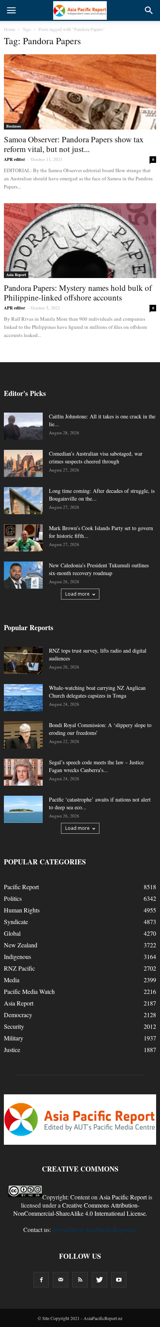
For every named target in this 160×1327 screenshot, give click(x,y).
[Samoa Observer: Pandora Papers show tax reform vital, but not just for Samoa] (80, 92)
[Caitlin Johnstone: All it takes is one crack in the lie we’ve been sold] (23, 426)
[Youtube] (119, 1279)
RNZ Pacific (19, 968)
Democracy (18, 1015)
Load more (77, 594)
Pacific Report (21, 887)
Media (11, 980)
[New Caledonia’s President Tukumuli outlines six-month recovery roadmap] (23, 575)
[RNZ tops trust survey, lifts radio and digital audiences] (23, 660)
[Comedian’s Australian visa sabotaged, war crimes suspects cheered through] (23, 463)
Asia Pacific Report (123, 1197)
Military (13, 1038)
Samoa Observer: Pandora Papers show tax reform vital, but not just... (74, 144)
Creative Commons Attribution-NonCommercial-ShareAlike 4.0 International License (79, 1209)
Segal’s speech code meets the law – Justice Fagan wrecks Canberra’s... (96, 766)
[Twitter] (99, 1279)
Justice (12, 1049)
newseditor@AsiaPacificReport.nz (94, 1229)
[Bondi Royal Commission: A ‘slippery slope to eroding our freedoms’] (23, 734)
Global (12, 933)
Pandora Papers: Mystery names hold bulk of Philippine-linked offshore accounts (78, 292)
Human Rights (22, 910)
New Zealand (20, 945)
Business (13, 126)
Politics (13, 898)
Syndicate (16, 921)
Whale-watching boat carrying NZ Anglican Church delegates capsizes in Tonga (97, 691)
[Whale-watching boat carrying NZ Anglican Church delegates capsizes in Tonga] (23, 697)
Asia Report (16, 274)
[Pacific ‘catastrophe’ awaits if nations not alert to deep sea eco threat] (23, 809)
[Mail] (60, 1279)
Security (14, 1026)
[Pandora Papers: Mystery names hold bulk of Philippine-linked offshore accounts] (80, 240)
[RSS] (80, 1279)
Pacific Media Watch (29, 991)
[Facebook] (41, 1279)
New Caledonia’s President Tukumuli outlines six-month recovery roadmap (99, 569)
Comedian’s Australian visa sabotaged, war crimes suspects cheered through (96, 457)
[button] (149, 10)
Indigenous (17, 956)
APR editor (14, 159)
